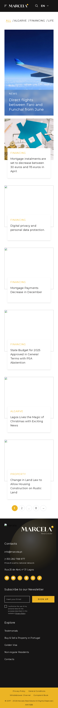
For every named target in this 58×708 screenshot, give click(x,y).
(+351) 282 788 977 (14, 559)
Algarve (20, 20)
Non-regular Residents (16, 652)
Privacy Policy (20, 613)
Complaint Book (40, 695)
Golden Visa (10, 645)
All (8, 20)
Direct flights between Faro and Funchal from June (26, 105)
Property (18, 474)
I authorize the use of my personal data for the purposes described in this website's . (17, 609)
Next (43, 508)
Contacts (9, 659)
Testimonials (11, 630)
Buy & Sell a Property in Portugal (22, 638)
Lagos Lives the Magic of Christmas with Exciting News (27, 421)
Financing (37, 20)
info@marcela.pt (13, 552)
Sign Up (43, 599)
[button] (36, 6)
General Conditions (36, 691)
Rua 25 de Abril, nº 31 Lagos (19, 569)
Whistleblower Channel (20, 695)
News (13, 93)
